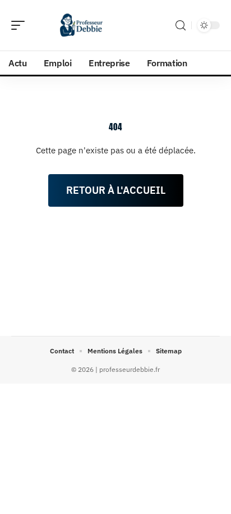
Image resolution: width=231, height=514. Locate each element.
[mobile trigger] (20, 25)
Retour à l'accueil (115, 190)
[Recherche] (180, 25)
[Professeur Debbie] (80, 25)
